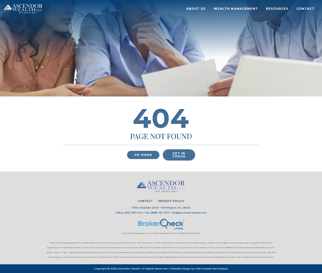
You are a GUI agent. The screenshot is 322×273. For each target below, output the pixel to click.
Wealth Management (236, 9)
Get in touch (178, 155)
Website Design (180, 268)
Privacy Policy (171, 201)
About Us (196, 9)
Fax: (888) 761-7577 (157, 212)
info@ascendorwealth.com (189, 212)
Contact (306, 9)
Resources (277, 9)
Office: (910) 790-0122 (129, 212)
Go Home (143, 155)
